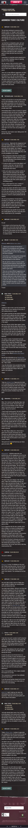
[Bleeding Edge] (4, 2)
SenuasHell (8, 398)
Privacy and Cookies (5, 804)
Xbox (22, 816)
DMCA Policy (18, 804)
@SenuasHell (5, 453)
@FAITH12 (4, 692)
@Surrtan (4, 564)
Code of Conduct (14, 804)
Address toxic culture (15, 243)
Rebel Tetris (8, 293)
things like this (16, 605)
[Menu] (25, 2)
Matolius (7, 27)
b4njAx (6, 240)
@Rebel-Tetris (10, 382)
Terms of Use (10, 804)
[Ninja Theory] (22, 812)
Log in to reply (6, 90)
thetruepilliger (9, 96)
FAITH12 (6, 632)
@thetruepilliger (5, 143)
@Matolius (4, 243)
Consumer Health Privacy (22, 804)
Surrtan (7, 552)
